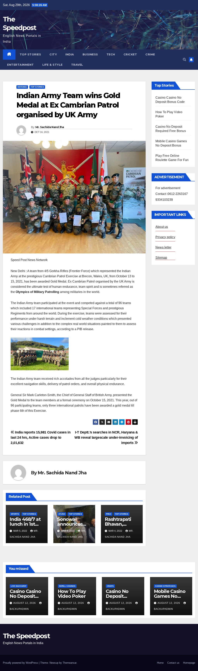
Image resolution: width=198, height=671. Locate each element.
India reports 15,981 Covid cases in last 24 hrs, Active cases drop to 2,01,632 (41, 437)
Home (160, 662)
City (53, 54)
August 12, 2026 (25, 603)
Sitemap (161, 257)
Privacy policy (165, 237)
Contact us (173, 662)
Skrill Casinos (67, 586)
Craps (110, 586)
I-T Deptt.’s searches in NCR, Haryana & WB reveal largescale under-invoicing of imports (106, 437)
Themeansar (69, 662)
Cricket (130, 54)
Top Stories (30, 54)
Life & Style (52, 64)
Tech (111, 54)
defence (22, 87)
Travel (77, 64)
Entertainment (20, 64)
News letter (163, 247)
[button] (184, 59)
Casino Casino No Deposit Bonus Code (25, 596)
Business (90, 54)
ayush (61, 514)
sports (15, 514)
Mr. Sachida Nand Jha (49, 127)
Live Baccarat (18, 586)
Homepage (189, 662)
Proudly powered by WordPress (21, 662)
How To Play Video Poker (72, 593)
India (69, 54)
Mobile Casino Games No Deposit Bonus (170, 596)
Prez (108, 514)
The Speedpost (26, 636)
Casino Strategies (165, 586)
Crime (150, 54)
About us (161, 226)
